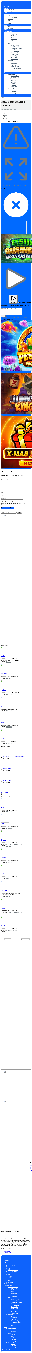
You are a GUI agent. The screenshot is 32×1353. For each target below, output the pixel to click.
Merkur (13, 62)
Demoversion (13, 302)
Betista (2, 738)
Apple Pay (14, 36)
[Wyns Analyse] (5, 791)
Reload (9, 23)
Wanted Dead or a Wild (17, 48)
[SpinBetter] (5, 688)
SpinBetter (3, 690)
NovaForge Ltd (12, 930)
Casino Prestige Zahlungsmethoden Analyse (12, 756)
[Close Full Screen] (16, 219)
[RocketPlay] (5, 888)
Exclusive (10, 19)
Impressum (7, 1251)
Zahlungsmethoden (13, 32)
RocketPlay (4, 890)
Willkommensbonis (13, 16)
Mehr (5, 73)
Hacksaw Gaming (16, 68)
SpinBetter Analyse (6, 780)
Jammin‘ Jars (14, 59)
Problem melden (12, 74)
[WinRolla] (5, 872)
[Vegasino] (5, 838)
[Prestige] (5, 654)
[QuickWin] (5, 721)
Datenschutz (7, 1252)
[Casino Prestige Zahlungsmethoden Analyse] (5, 755)
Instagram (13, 82)
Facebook (13, 80)
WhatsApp (14, 86)
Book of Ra (14, 49)
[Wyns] (5, 704)
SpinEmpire (4, 673)
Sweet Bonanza (15, 45)
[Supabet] (5, 906)
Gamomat (13, 69)
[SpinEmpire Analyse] (5, 767)
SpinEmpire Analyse (6, 768)
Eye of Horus (14, 54)
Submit (3, 316)
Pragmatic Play (15, 66)
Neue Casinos (11, 11)
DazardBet (3, 926)
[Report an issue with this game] (16, 153)
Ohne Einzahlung (12, 17)
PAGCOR (9, 694)
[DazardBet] (5, 924)
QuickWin (3, 722)
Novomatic (14, 63)
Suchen (3, 511)
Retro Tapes (14, 57)
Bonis (5, 12)
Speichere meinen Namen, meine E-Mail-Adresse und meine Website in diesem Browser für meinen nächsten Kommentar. (15, 503)
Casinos (6, 8)
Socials (9, 79)
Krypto (13, 37)
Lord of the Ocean (16, 51)
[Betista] (5, 737)
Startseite (6, 6)
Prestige (3, 656)
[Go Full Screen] (16, 183)
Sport (9, 20)
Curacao (8, 662)
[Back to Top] (1, 1351)
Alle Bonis (10, 14)
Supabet (3, 908)
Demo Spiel (4, 372)
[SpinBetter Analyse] (5, 779)
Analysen (6, 29)
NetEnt (13, 71)
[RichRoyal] (5, 856)
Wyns (2, 706)
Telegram (13, 85)
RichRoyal (3, 857)
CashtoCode (14, 42)
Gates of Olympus (16, 46)
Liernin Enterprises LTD (15, 844)
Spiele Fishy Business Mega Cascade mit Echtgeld (14, 185)
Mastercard (14, 39)
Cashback (10, 22)
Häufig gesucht (8, 31)
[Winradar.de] (8, 3)
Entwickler (10, 28)
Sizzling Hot (14, 52)
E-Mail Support (15, 77)
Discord (13, 89)
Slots (5, 25)
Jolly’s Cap (14, 56)
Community (11, 88)
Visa (12, 40)
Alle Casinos (11, 9)
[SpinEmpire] (5, 672)
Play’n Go (13, 65)
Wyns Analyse (4, 792)
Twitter (13, 83)
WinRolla (3, 874)
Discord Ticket (15, 76)
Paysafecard (14, 34)
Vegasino (3, 840)
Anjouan (8, 846)
